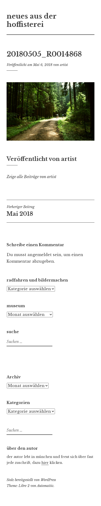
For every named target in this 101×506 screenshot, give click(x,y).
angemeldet (39, 254)
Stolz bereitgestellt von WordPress (31, 480)
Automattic (45, 486)
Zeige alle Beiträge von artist (31, 176)
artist (64, 65)
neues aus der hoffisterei (31, 20)
